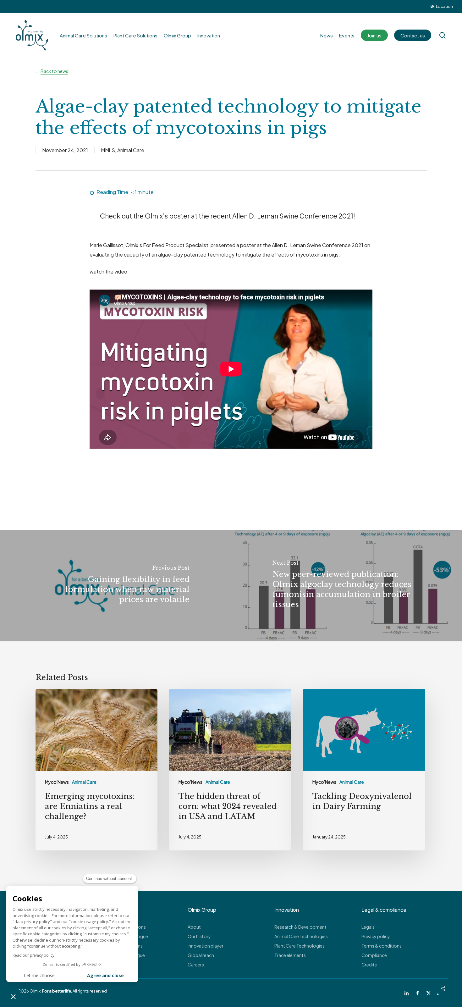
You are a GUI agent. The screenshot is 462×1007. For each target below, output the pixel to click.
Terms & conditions (381, 946)
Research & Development (300, 927)
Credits (369, 964)
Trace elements (290, 955)
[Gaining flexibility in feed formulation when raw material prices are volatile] (115, 585)
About (194, 927)
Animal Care (130, 150)
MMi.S (108, 150)
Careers (196, 964)
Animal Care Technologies (301, 936)
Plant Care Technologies (299, 946)
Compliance (374, 955)
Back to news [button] (54, 71)
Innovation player (205, 946)
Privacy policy (375, 936)
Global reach (201, 955)
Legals (368, 927)
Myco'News (57, 782)
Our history (199, 936)
